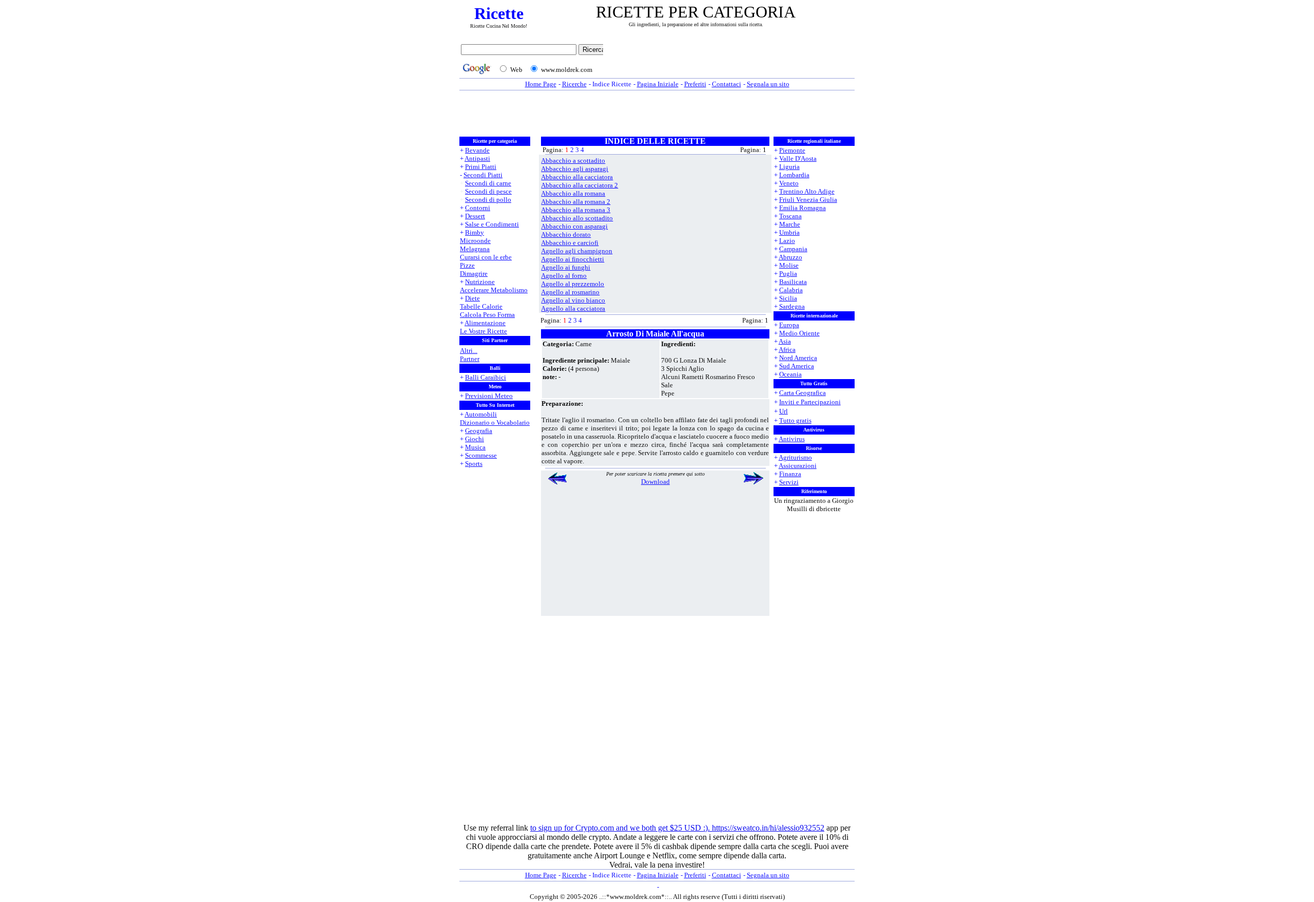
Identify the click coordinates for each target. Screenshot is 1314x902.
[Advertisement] (731, 60)
